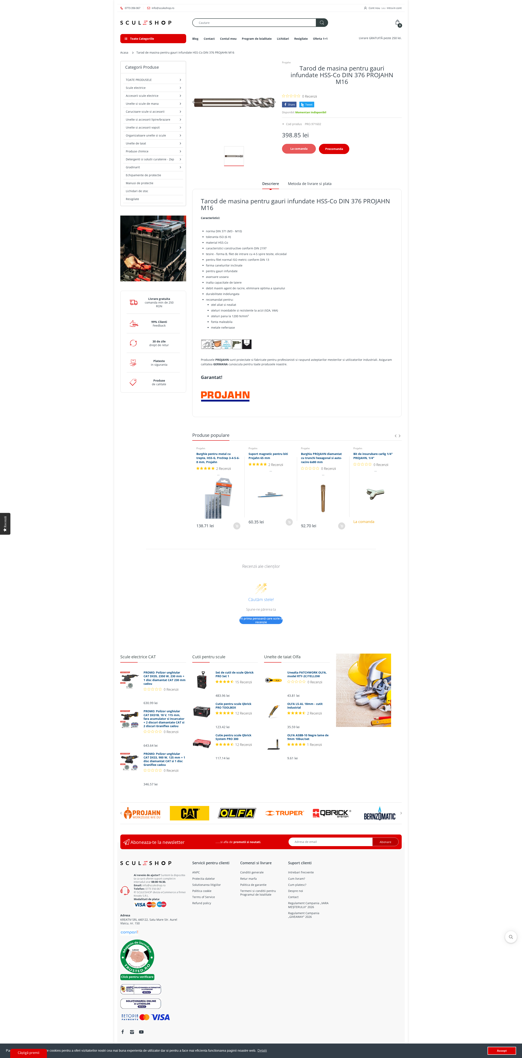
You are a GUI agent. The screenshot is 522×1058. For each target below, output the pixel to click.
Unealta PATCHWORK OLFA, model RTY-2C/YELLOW (307, 674)
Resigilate (132, 199)
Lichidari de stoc (137, 191)
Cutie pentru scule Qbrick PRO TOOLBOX (233, 705)
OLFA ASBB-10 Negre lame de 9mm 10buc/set (307, 737)
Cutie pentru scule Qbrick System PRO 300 (233, 737)
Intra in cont (394, 8)
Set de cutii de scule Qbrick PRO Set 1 (235, 674)
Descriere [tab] (270, 183)
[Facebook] (122, 1032)
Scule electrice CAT (138, 656)
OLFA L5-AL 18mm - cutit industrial (305, 705)
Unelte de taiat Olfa (282, 656)
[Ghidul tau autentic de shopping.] (129, 932)
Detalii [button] (262, 1050)
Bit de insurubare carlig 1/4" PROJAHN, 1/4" (373, 456)
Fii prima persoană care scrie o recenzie (261, 620)
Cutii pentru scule (208, 656)
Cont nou (374, 8)
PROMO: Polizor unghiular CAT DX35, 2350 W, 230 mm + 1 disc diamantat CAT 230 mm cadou (165, 678)
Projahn (286, 62)
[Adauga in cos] (236, 526)
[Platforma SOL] (140, 1003)
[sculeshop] (153, 23)
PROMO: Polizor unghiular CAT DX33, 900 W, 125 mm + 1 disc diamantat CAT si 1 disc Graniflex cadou (164, 759)
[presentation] (396, 436)
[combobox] (260, 22)
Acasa (124, 52)
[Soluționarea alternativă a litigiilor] (140, 989)
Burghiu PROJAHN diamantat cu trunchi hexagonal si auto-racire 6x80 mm (321, 458)
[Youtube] (141, 1032)
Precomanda (334, 149)
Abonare (385, 842)
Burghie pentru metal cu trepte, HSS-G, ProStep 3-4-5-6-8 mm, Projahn (218, 458)
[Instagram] (132, 1032)
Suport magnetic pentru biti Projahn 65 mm (268, 456)
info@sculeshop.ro (154, 885)
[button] (511, 937)
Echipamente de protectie (143, 175)
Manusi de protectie (139, 183)
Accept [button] (502, 1050)
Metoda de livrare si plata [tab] (310, 183)
